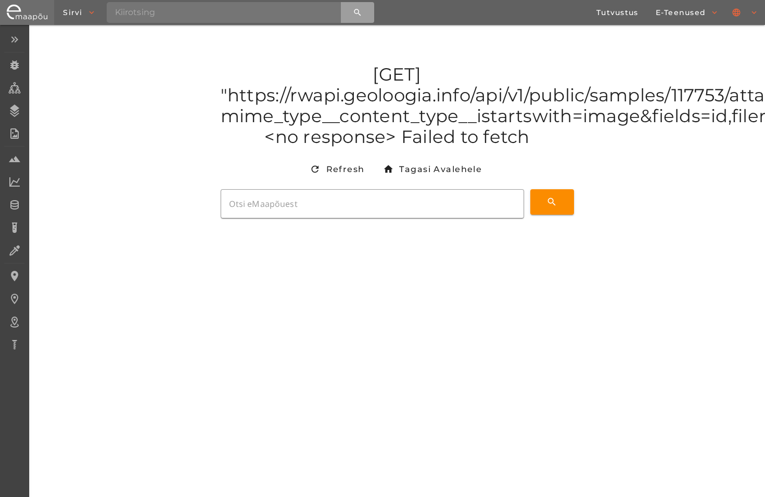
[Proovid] (14, 159)
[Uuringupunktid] (14, 299)
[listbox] (14, 193)
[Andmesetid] (14, 204)
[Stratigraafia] (14, 110)
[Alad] (14, 321)
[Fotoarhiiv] (14, 133)
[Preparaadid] (14, 250)
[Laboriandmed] (14, 182)
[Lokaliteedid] (14, 276)
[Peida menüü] (14, 39)
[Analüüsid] (14, 227)
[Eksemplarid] (14, 65)
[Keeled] (745, 12)
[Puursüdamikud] (14, 344)
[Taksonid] (14, 87)
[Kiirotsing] (357, 12)
